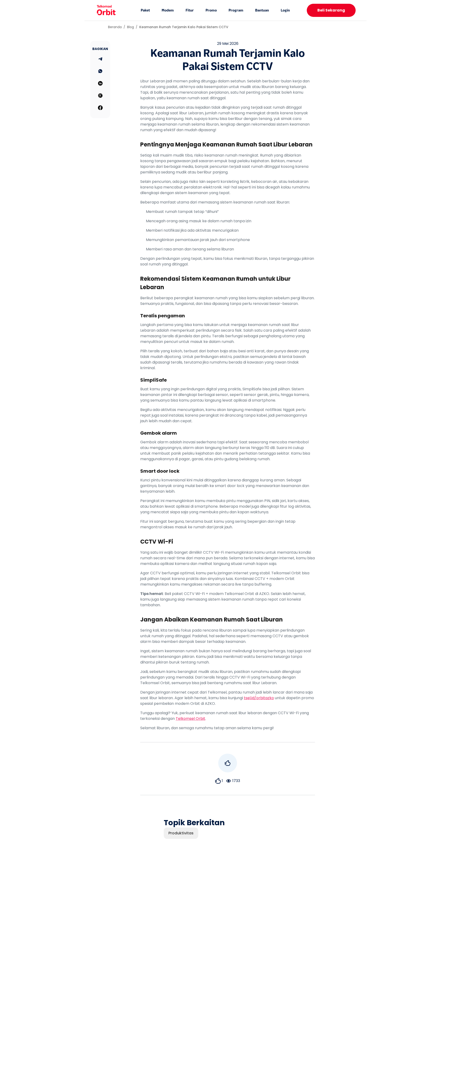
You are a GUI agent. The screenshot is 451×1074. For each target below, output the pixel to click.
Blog (130, 27)
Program (236, 10)
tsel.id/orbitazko (259, 698)
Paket (145, 10)
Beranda (115, 27)
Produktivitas (181, 833)
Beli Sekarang (331, 10)
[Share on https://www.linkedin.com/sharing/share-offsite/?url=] (100, 83)
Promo (211, 10)
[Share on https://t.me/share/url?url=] (100, 59)
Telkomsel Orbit (190, 718)
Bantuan (262, 10)
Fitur (190, 10)
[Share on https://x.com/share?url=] (100, 95)
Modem (168, 10)
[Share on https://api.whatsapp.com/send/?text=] (100, 71)
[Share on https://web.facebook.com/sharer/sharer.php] (100, 107)
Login (285, 10)
